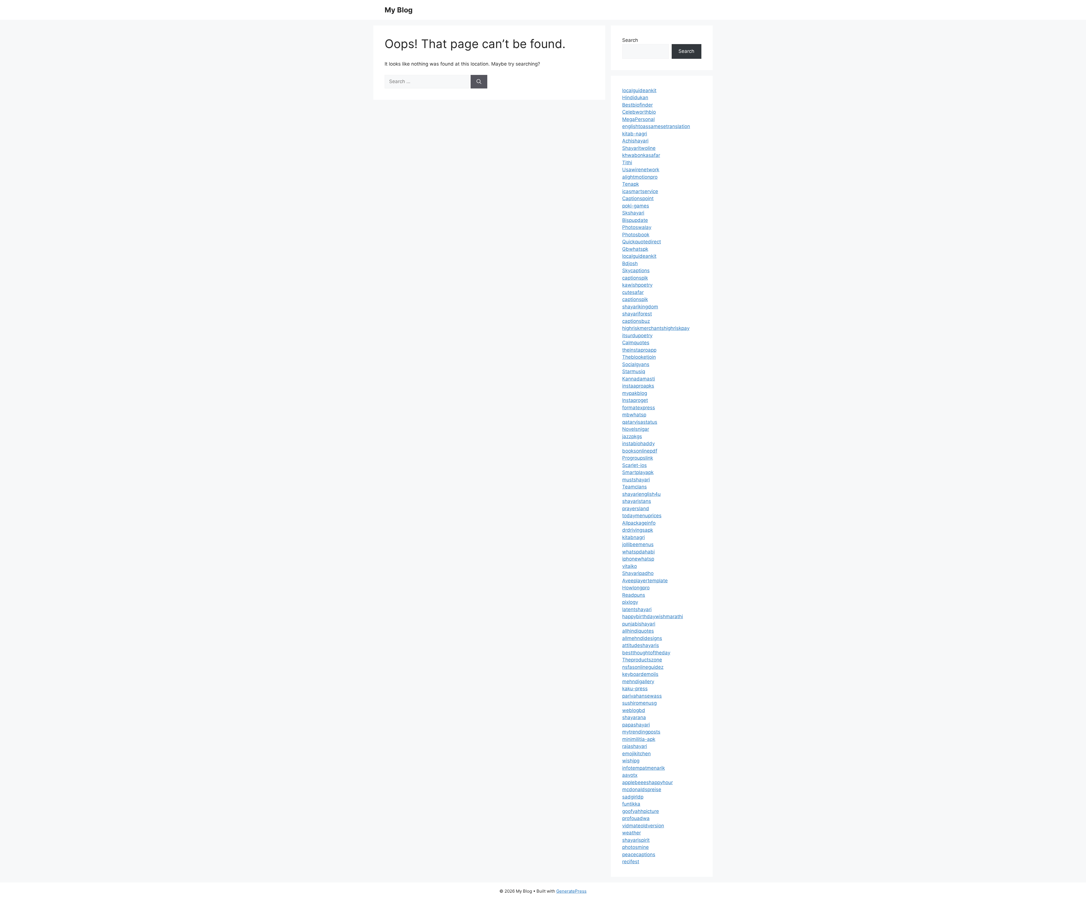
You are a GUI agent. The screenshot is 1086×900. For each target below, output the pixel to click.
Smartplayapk (638, 472)
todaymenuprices (641, 515)
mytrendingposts (641, 732)
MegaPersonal (638, 119)
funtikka (631, 804)
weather (631, 833)
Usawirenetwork (640, 169)
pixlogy (630, 602)
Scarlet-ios (634, 465)
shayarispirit (636, 840)
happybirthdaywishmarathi (652, 616)
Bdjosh (630, 263)
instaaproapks (638, 386)
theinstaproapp (639, 350)
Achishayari (635, 141)
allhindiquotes (638, 631)
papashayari (636, 725)
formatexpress (638, 407)
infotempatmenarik (643, 768)
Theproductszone (642, 660)
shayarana (634, 717)
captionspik (635, 278)
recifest (630, 861)
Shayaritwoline (639, 148)
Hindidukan (635, 97)
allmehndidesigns (642, 638)
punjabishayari (638, 624)
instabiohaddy (638, 443)
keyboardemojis (640, 674)
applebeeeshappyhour (647, 782)
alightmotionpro (640, 177)
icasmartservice (640, 191)
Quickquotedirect (641, 242)
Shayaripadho (638, 573)
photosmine (635, 847)
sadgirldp (632, 797)
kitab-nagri (634, 134)
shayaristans (636, 501)
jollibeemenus (638, 544)
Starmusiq (633, 371)
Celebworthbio (639, 112)
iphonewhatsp (638, 559)
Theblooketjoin (639, 357)
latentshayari (637, 609)
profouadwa (636, 818)
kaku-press (635, 688)
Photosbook (635, 234)
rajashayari (634, 746)
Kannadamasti (638, 379)
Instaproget (635, 400)
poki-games (635, 206)
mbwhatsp (634, 414)
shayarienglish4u (641, 494)
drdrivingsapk (637, 530)
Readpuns (633, 595)
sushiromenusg (639, 703)
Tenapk (630, 184)
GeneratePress (571, 891)
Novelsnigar (635, 429)
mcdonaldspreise (641, 789)
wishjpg (630, 760)
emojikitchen (636, 753)
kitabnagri (633, 537)
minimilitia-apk (638, 739)
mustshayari (636, 480)
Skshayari (633, 213)
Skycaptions (636, 270)
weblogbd (633, 710)
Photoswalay (636, 227)
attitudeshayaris (640, 645)
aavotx (629, 775)
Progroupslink (637, 458)
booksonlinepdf (639, 451)
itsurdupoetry (637, 335)
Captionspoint (638, 198)
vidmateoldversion (643, 825)
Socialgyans (635, 364)
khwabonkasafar (641, 155)
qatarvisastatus (639, 422)
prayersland (635, 508)
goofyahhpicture (640, 811)
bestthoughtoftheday (646, 652)
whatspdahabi (638, 552)
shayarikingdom (640, 307)
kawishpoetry (637, 285)
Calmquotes (635, 342)
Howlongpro (636, 587)
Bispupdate (635, 220)
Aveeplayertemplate (645, 580)
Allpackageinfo (639, 523)
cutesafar (633, 292)
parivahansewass (642, 696)
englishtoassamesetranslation (656, 126)
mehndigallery (638, 681)
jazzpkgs (632, 436)
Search (630, 40)
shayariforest (637, 314)
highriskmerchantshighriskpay (655, 328)
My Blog (399, 10)
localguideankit (639, 90)
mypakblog (634, 393)
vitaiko (629, 566)
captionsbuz (636, 321)
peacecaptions (638, 854)
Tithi (627, 162)
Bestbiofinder (637, 105)
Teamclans (634, 487)
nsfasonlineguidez (642, 667)
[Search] (479, 81)
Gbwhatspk (635, 249)
